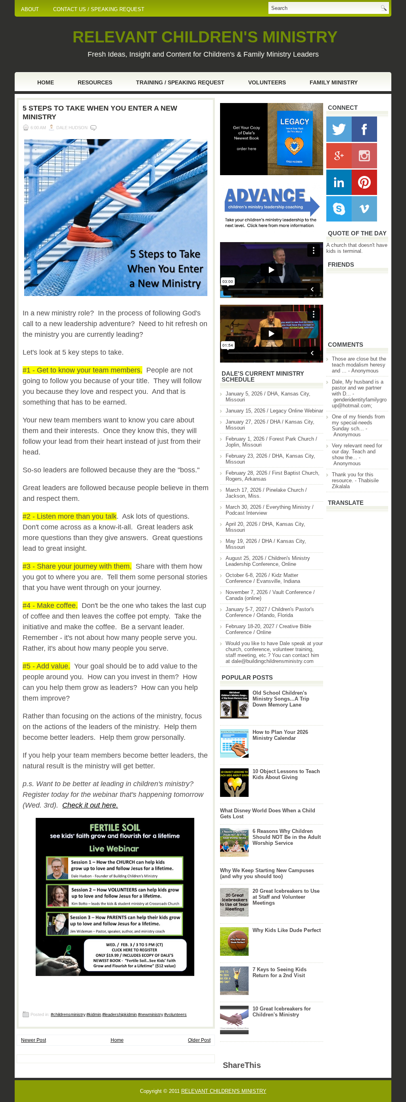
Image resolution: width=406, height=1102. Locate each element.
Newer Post (33, 1040)
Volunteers (267, 82)
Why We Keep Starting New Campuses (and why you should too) (267, 873)
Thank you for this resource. (352, 477)
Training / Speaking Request (180, 82)
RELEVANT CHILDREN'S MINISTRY (205, 37)
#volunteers (175, 1014)
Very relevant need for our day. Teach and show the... (357, 451)
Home (45, 82)
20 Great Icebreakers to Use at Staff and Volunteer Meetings (286, 897)
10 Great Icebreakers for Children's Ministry (282, 1012)
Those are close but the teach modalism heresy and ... (359, 365)
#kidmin (93, 1014)
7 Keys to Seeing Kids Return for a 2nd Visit (279, 972)
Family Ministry (334, 82)
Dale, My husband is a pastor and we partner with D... (357, 388)
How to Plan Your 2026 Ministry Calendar (280, 735)
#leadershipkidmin (119, 1014)
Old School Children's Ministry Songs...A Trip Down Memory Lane (281, 699)
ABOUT (30, 9)
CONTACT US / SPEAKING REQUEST (98, 9)
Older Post (199, 1040)
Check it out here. (90, 805)
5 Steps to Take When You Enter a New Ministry (100, 112)
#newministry (150, 1014)
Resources (95, 82)
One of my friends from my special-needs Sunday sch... (358, 423)
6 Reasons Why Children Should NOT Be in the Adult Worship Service (287, 837)
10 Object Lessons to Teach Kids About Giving (286, 774)
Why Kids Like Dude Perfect (287, 930)
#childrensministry (68, 1014)
